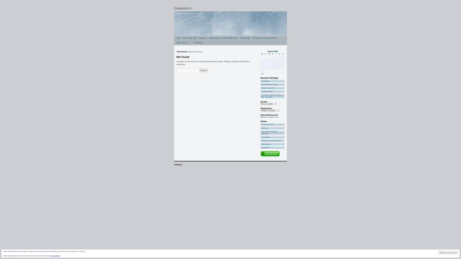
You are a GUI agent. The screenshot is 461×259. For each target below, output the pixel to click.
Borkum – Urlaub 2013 (268, 88)
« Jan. (262, 73)
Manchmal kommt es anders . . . (270, 84)
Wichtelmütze (265, 81)
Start (178, 38)
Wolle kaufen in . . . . (184, 42)
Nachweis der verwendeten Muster (265, 38)
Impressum (203, 38)
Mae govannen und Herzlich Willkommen (223, 38)
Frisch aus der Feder (189, 38)
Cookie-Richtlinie (55, 256)
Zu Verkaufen (198, 42)
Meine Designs (245, 38)
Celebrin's (182, 8)
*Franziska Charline (267, 91)
